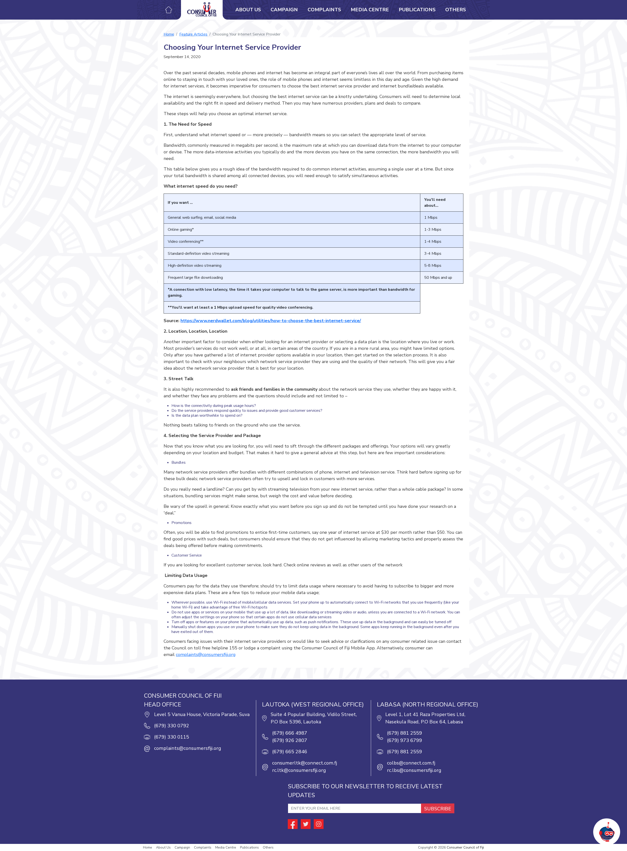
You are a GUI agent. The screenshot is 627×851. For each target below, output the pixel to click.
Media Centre (370, 9)
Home (169, 34)
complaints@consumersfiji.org (206, 654)
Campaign (284, 9)
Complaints (324, 9)
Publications (417, 9)
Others (455, 9)
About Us (248, 9)
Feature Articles (193, 34)
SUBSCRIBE (437, 808)
